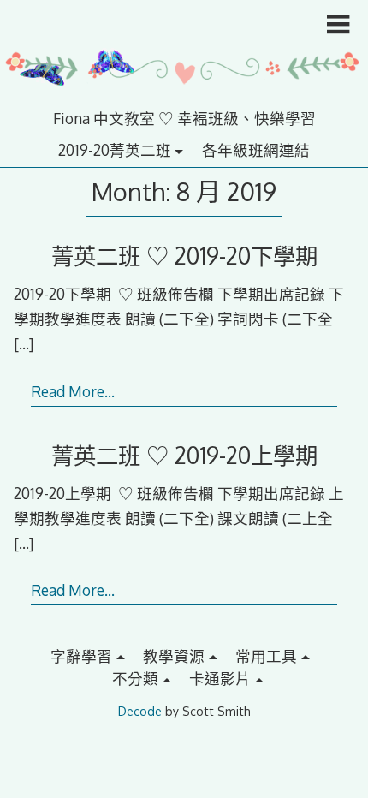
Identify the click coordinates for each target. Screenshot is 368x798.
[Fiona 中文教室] (184, 95)
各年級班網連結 (256, 149)
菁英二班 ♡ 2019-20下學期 (184, 255)
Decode (140, 711)
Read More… (73, 391)
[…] (23, 343)
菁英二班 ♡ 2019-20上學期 (184, 455)
